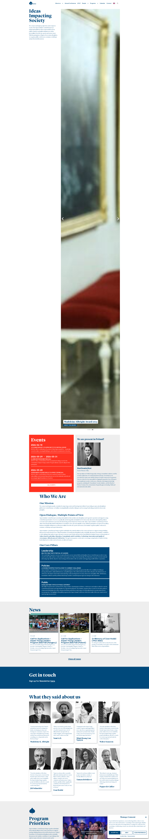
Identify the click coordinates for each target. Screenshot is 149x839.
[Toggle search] (117, 3)
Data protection (131, 836)
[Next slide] (118, 219)
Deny (126, 832)
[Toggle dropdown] (62, 3)
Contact (109, 3)
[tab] (89, 429)
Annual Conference (70, 3)
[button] (146, 817)
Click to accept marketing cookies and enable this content (91, 832)
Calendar (102, 3)
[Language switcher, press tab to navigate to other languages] (113, 3)
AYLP (78, 3)
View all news (74, 659)
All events (51, 485)
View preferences (140, 832)
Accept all (114, 832)
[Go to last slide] (63, 219)
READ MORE (67, 425)
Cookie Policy (123, 836)
